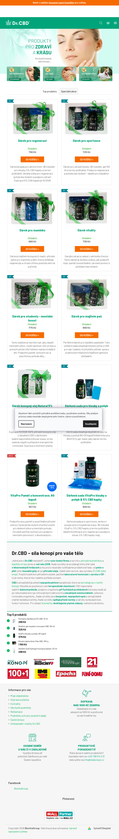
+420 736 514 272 (96, 756)
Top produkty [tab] (50, 91)
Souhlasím (90, 423)
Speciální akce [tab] (68, 91)
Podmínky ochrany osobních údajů (28, 715)
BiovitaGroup (21, 788)
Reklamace (16, 711)
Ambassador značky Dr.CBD (25, 723)
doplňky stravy (19, 564)
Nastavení (26, 423)
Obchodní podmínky (20, 707)
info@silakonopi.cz (94, 759)
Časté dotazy (17, 719)
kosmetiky (47, 603)
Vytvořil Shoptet (102, 828)
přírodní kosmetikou (91, 560)
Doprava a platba (19, 699)
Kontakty (15, 703)
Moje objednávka (19, 695)
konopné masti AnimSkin (61, 2)
